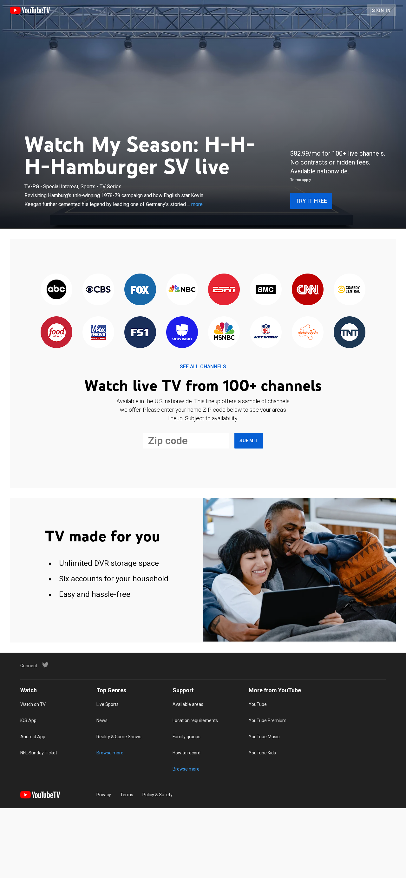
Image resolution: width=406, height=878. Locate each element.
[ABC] (56, 289)
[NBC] (182, 289)
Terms (126, 794)
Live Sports (107, 704)
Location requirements (195, 720)
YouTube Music (264, 736)
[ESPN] (224, 289)
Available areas (188, 704)
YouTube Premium (267, 720)
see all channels (203, 367)
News (102, 720)
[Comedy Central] (349, 289)
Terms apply (300, 180)
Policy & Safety (157, 794)
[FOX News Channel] (98, 332)
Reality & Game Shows (118, 736)
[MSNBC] (224, 332)
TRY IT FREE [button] (311, 200)
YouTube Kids (262, 752)
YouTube (258, 704)
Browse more (109, 752)
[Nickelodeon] (308, 332)
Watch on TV (33, 704)
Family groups (186, 736)
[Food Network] (56, 332)
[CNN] (308, 289)
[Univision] (182, 332)
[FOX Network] (140, 289)
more (197, 204)
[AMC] (266, 289)
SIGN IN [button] (381, 10)
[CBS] (98, 289)
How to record (186, 752)
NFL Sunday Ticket (38, 752)
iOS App (28, 720)
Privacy (103, 794)
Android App (32, 736)
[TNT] (349, 332)
